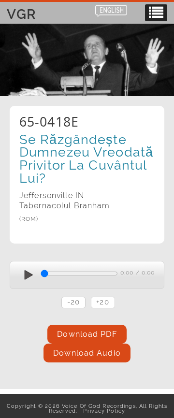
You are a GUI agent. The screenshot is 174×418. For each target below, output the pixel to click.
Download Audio (87, 353)
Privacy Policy (102, 411)
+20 (102, 302)
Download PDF (86, 334)
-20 (73, 302)
